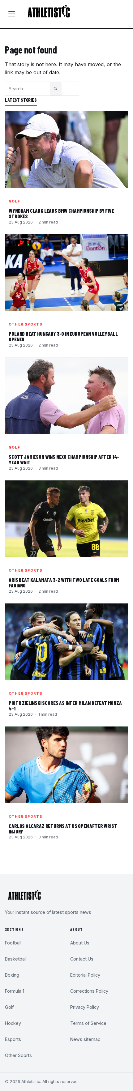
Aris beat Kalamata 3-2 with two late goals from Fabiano (64, 582)
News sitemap (85, 1039)
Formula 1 (14, 991)
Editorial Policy (85, 975)
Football (13, 942)
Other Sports (25, 324)
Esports (13, 1039)
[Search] (56, 89)
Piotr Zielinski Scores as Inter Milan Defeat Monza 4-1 (65, 705)
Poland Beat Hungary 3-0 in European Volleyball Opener (63, 336)
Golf (14, 201)
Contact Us (81, 958)
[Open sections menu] (12, 14)
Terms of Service (88, 1023)
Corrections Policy (89, 991)
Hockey (13, 1023)
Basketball (16, 958)
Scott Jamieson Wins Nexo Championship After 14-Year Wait (64, 459)
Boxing (12, 975)
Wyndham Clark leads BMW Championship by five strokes (61, 213)
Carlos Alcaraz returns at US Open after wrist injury (63, 828)
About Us (79, 942)
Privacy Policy (84, 1007)
